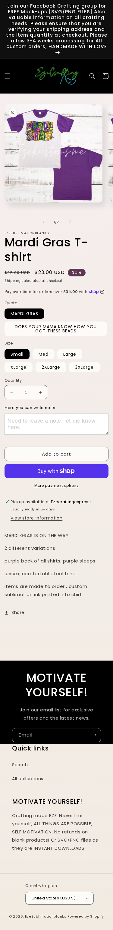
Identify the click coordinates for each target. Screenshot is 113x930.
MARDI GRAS (24, 314)
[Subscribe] (94, 735)
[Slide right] (70, 222)
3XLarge (84, 367)
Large (69, 354)
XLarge (19, 367)
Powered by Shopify (85, 916)
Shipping (13, 281)
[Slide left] (43, 222)
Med (44, 354)
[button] (7, 76)
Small (17, 354)
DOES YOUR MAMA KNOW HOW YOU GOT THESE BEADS (56, 329)
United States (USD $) (54, 898)
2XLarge (51, 367)
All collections (27, 779)
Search (20, 765)
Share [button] (17, 612)
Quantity (13, 380)
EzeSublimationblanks (46, 916)
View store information (36, 518)
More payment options (56, 485)
